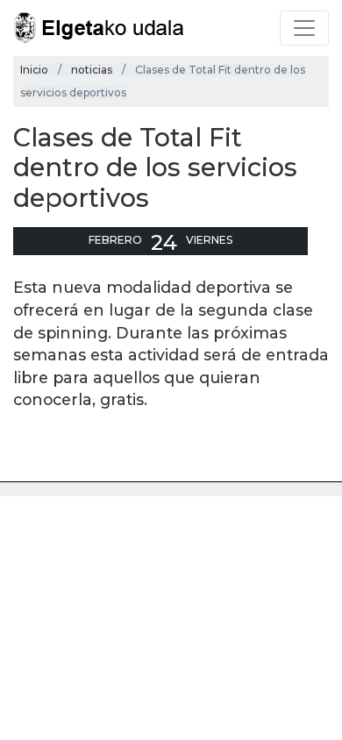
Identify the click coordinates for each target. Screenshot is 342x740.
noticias (91, 69)
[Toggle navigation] (304, 28)
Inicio (34, 69)
